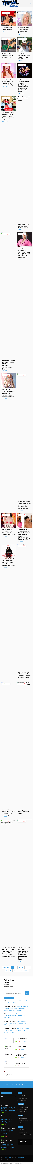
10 (6, 970)
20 (10, 970)
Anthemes (15, 1160)
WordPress (21, 1157)
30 (14, 970)
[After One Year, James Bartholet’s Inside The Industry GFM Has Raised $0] (24, 51)
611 (16, 1041)
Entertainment (23, 1098)
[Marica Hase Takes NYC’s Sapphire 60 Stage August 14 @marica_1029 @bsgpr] (8, 527)
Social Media (22, 1096)
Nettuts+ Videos (23, 1109)
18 (5, 65)
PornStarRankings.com (25, 1120)
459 (16, 1049)
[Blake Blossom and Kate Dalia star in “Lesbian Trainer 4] (24, 100)
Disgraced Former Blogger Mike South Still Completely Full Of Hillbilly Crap (15, 1015)
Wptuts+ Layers (23, 1111)
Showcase (8, 1157)
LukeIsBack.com (23, 1118)
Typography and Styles (25, 1134)
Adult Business (4, 1105)
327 (16, 1057)
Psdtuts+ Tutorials (24, 1107)
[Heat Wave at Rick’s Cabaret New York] (8, 25)
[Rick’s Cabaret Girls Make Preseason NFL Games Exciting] (8, 51)
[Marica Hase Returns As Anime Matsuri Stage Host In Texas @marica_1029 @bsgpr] (8, 558)
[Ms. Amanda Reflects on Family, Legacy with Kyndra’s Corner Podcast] (24, 25)
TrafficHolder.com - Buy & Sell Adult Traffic (11, 1163)
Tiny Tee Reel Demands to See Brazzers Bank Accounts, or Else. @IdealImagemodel (16, 1030)
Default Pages (22, 1130)
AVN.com (21, 1123)
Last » (25, 970)
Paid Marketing (23, 1100)
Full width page (23, 1132)
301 (16, 1065)
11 (21, 39)
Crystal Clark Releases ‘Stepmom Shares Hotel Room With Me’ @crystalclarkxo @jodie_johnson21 (16, 1008)
